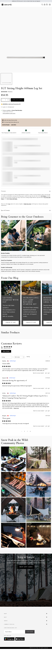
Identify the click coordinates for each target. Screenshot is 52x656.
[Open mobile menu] (50, 4)
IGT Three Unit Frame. (12, 198)
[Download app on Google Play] (9, 638)
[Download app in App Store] (20, 638)
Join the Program (5, 124)
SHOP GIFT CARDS (26, 566)
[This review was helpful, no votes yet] (45, 373)
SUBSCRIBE (30, 631)
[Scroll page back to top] (48, 652)
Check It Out (11, 322)
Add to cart (17, 99)
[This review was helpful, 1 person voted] (46, 388)
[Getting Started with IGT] (10, 288)
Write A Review (6, 351)
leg (9, 204)
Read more (16, 408)
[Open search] (42, 5)
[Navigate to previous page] (22, 431)
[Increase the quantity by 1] (7, 99)
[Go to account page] (45, 5)
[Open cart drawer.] (47, 4)
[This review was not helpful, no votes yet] (48, 373)
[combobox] (7, 357)
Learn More (13, 124)
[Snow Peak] (6, 4)
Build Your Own (27, 204)
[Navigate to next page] (30, 431)
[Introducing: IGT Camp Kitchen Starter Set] (31, 288)
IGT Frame (43, 196)
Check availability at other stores (9, 113)
